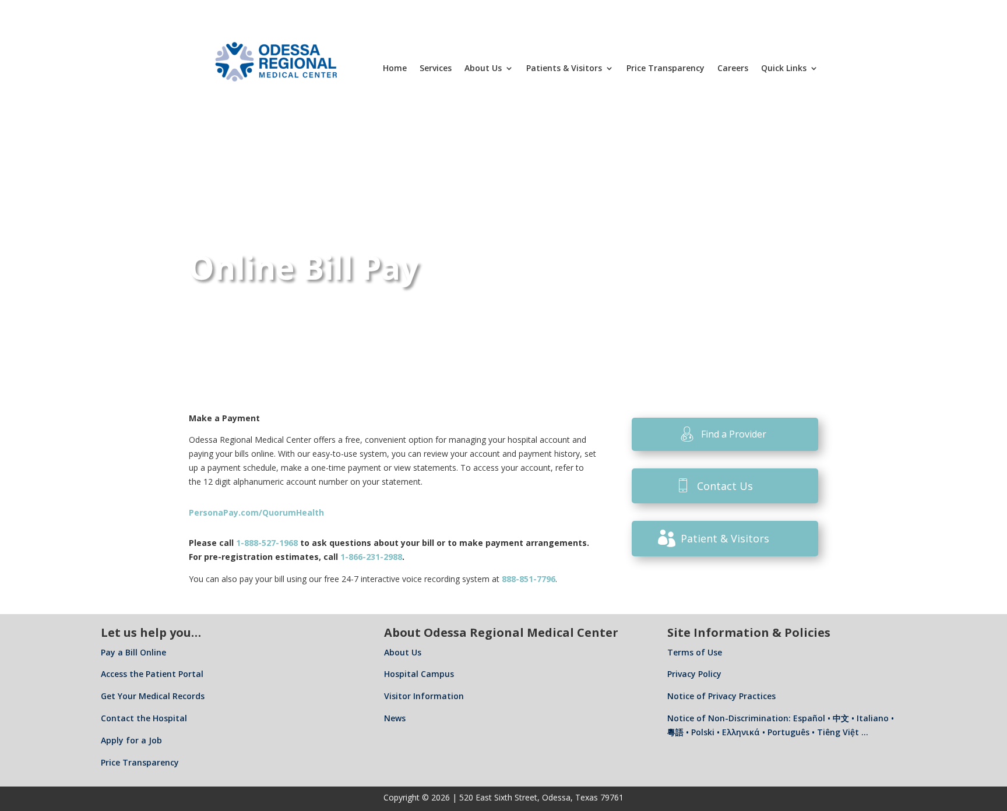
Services (436, 67)
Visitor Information (424, 695)
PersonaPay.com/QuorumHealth (256, 512)
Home (395, 67)
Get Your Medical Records (153, 695)
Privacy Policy (694, 673)
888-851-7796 (528, 578)
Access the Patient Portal (152, 673)
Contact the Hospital (144, 718)
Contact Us (725, 486)
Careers (732, 67)
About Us (483, 67)
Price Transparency (665, 67)
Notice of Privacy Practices (721, 695)
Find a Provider (733, 434)
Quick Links (784, 67)
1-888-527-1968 (267, 542)
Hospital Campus (419, 673)
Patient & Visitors (725, 538)
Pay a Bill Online (133, 652)
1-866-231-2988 (371, 556)
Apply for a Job (131, 740)
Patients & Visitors (564, 67)
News (395, 718)
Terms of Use (694, 652)
